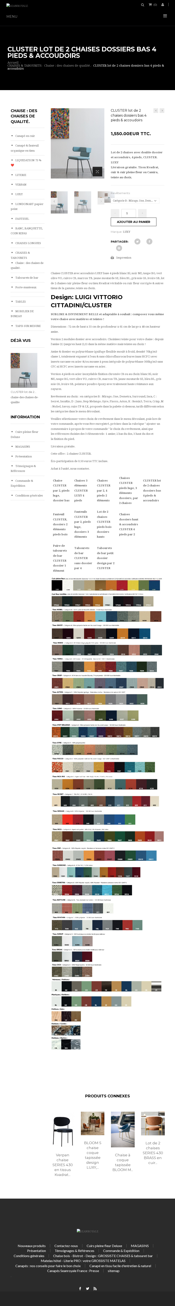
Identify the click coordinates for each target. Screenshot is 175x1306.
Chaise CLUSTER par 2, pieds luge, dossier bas (61, 490)
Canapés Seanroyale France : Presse (73, 1271)
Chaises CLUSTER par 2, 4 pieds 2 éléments (103, 490)
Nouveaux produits (32, 1246)
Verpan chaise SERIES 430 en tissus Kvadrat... (62, 1165)
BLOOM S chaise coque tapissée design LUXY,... (92, 1155)
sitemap (114, 1271)
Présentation (23, 456)
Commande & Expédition (121, 1251)
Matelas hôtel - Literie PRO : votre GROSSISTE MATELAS (83, 1261)
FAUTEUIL (22, 218)
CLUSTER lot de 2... (23, 392)
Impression (123, 257)
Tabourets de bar (26, 277)
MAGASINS (22, 446)
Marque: (116, 231)
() (155, 4)
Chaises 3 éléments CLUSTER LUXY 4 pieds (81, 490)
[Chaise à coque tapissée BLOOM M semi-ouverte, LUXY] (123, 1129)
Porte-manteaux (25, 287)
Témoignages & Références (74, 1251)
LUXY (19, 194)
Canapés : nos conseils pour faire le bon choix (48, 1266)
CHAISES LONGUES (28, 243)
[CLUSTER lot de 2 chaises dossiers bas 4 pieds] (59, 202)
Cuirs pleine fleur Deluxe (104, 1246)
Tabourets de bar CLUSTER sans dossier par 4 (83, 558)
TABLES (20, 301)
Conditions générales (29, 495)
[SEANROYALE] (17, 5)
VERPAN (20, 184)
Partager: (119, 241)
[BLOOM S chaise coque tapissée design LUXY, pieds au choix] (93, 1123)
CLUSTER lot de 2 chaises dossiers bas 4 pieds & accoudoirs (152, 490)
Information (25, 417)
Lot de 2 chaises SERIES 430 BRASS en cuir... (153, 1153)
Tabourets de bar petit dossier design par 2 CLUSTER (105, 558)
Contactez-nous (66, 1246)
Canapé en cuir (25, 136)
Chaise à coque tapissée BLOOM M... (122, 1162)
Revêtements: (121, 193)
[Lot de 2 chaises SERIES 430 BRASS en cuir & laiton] (153, 1123)
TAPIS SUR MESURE (28, 326)
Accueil (13, 62)
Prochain (101, 201)
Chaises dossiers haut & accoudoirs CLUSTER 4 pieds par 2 (128, 524)
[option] (63, 1149)
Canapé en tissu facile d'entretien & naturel (120, 1266)
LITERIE (20, 175)
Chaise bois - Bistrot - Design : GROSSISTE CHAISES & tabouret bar (103, 1256)
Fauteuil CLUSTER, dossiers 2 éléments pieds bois (60, 524)
